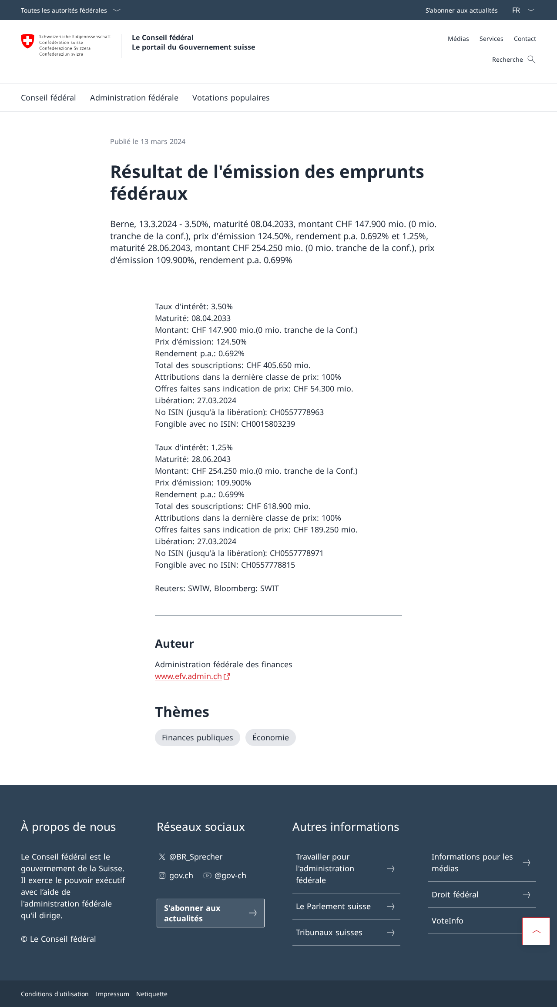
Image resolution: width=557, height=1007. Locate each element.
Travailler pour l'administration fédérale (325, 868)
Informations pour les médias (472, 862)
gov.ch (181, 875)
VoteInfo (447, 920)
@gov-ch (230, 875)
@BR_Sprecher (195, 856)
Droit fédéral (455, 894)
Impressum (112, 994)
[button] (48, 97)
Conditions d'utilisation (55, 994)
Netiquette (152, 994)
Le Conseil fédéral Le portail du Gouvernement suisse (193, 42)
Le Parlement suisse (333, 906)
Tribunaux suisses (329, 932)
